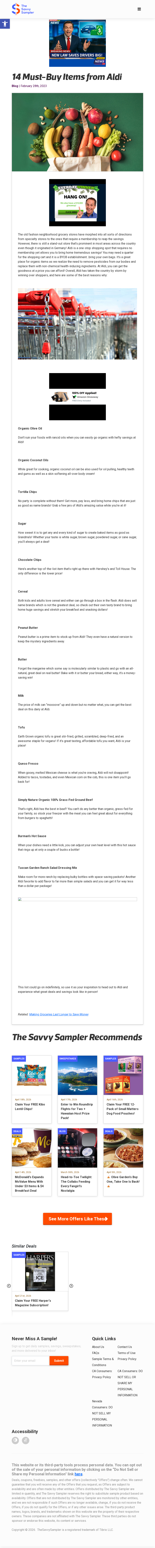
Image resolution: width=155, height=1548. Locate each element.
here (78, 1474)
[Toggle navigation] (139, 9)
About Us (98, 1347)
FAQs (95, 1353)
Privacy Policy (127, 1359)
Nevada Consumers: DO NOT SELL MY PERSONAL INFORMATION (102, 1413)
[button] (5, 24)
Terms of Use (127, 1353)
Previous (9, 1286)
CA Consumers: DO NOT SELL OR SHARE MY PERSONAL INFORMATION (130, 1383)
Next (71, 1286)
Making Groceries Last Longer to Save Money (58, 1014)
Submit (59, 1360)
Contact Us (125, 1347)
